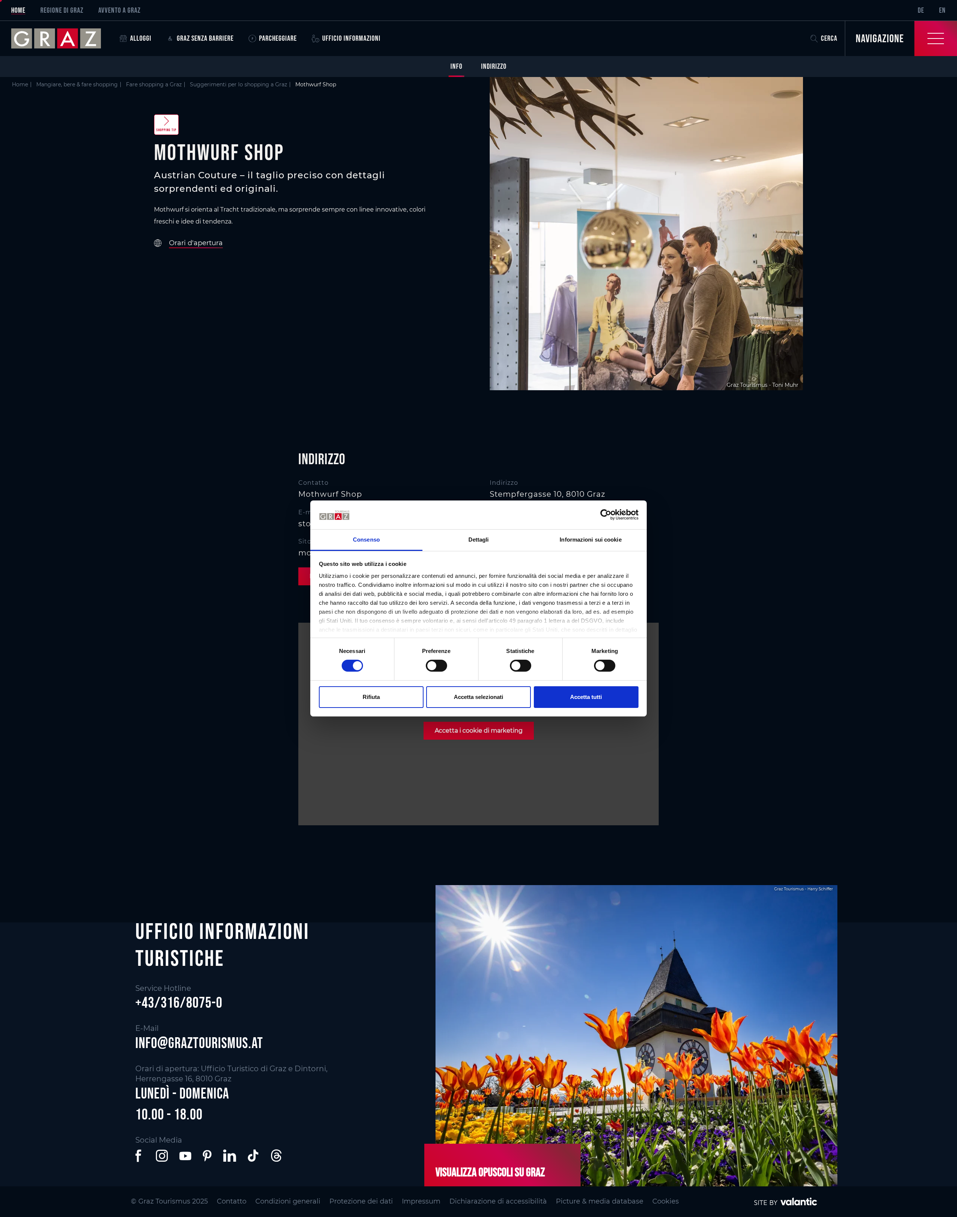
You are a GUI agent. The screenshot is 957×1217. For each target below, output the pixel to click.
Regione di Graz (61, 10)
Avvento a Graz (119, 10)
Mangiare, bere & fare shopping (77, 84)
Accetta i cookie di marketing (479, 730)
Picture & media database (599, 1201)
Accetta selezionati (478, 697)
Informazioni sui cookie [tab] (590, 539)
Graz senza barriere (205, 38)
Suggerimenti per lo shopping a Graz (238, 84)
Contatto (231, 1201)
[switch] (436, 666)
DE (921, 10)
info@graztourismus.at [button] (199, 1043)
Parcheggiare (278, 38)
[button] (139, 1155)
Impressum (421, 1201)
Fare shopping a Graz (154, 84)
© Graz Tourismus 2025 (169, 1201)
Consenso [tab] (366, 539)
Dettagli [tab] (478, 539)
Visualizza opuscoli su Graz (490, 1172)
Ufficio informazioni (351, 38)
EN (942, 10)
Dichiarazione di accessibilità (498, 1201)
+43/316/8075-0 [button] (178, 1002)
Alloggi (140, 38)
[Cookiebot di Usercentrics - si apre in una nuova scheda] (605, 514)
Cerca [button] (829, 38)
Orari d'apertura (196, 243)
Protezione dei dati (361, 1201)
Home (18, 10)
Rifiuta (371, 697)
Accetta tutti (586, 697)
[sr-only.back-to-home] (61, 38)
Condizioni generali (287, 1201)
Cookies (665, 1201)
